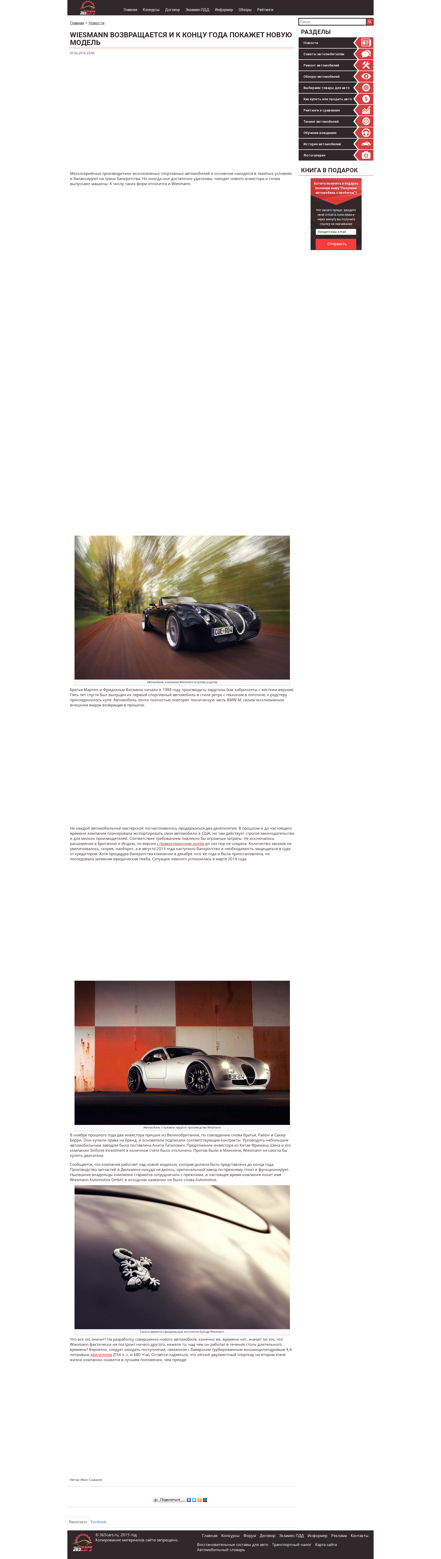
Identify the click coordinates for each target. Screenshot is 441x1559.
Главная (130, 10)
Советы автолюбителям (323, 54)
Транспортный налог (291, 1544)
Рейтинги (265, 10)
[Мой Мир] (205, 1499)
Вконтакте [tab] (78, 1522)
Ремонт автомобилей (321, 65)
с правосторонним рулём (180, 843)
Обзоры (245, 10)
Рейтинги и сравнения (321, 110)
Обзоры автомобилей (321, 76)
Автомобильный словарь (221, 1549)
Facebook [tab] (98, 1522)
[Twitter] (194, 1499)
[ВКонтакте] (189, 1499)
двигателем (101, 1354)
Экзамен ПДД (198, 10)
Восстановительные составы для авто (232, 1544)
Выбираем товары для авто (326, 88)
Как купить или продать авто (327, 99)
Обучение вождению (320, 133)
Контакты (360, 1535)
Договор (172, 10)
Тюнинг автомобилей (321, 121)
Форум (249, 1535)
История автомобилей (322, 144)
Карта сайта (326, 1544)
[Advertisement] (336, 329)
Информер (224, 10)
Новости (310, 43)
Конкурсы (151, 10)
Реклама (339, 1535)
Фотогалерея (314, 155)
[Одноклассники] (199, 1499)
